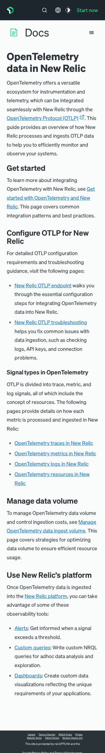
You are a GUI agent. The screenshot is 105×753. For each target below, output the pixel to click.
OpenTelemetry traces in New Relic (54, 443)
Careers (31, 734)
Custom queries (32, 647)
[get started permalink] (49, 167)
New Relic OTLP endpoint (43, 285)
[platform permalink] (96, 574)
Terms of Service (47, 734)
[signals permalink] (92, 372)
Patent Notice (52, 737)
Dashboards (28, 675)
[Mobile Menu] (91, 32)
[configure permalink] (28, 240)
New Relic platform (46, 596)
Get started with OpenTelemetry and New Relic (51, 197)
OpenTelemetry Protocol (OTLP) (42, 118)
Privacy (79, 734)
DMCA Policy (65, 734)
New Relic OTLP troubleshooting (51, 322)
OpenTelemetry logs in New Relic (51, 463)
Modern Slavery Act (72, 737)
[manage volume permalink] (82, 500)
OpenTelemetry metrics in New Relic (55, 453)
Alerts (21, 628)
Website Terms (34, 737)
